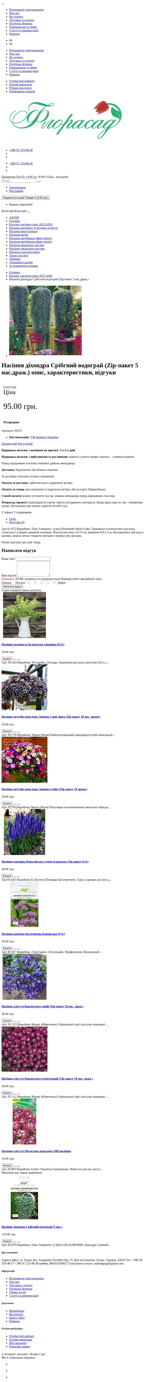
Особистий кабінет (21, 1336)
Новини (14, 33)
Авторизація (17, 187)
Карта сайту (17, 1317)
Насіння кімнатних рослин (26, 245)
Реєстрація (16, 190)
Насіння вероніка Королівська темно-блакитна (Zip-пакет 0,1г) (45, 861)
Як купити (16, 16)
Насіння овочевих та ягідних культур (33, 227)
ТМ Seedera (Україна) (44, 437)
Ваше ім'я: (8, 558)
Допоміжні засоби (21, 262)
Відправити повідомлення (26, 9)
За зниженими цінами (23, 265)
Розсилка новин (19, 1346)
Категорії (8, 211)
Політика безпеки (20, 23)
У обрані (7, 512)
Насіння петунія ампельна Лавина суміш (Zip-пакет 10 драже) (44, 789)
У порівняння (22, 512)
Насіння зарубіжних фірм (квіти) (30, 238)
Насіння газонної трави (24, 252)
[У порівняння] (18, 659)
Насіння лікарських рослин (27, 248)
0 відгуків (9, 386)
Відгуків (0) (16, 522)
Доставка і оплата (20, 1285)
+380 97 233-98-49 (21, 150)
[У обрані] (14, 659)
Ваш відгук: (9, 575)
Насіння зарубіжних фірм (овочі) (30, 241)
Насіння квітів (18, 234)
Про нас (14, 13)
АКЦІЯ (14, 217)
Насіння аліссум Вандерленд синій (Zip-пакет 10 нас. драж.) (42, 1006)
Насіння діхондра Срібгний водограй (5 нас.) (32, 1226)
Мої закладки (18, 1343)
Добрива (14, 259)
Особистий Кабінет (22, 81)
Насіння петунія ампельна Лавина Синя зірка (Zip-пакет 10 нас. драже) (51, 716)
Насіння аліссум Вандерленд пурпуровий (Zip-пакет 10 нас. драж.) (47, 1078)
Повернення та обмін (23, 27)
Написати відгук (12, 586)
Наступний (25, 443)
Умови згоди (17, 1292)
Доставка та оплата (21, 20)
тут (65, 505)
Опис (12, 518)
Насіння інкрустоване (23, 231)
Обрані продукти (20, 88)
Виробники (16, 1310)
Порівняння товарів (22, 91)
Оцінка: (7, 582)
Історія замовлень (20, 84)
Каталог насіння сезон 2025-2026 (30, 224)
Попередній (9, 443)
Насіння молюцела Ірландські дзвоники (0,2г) (33, 644)
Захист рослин (18, 255)
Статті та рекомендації (23, 30)
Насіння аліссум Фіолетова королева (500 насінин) (36, 1151)
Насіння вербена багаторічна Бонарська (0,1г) (33, 934)
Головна (14, 221)
